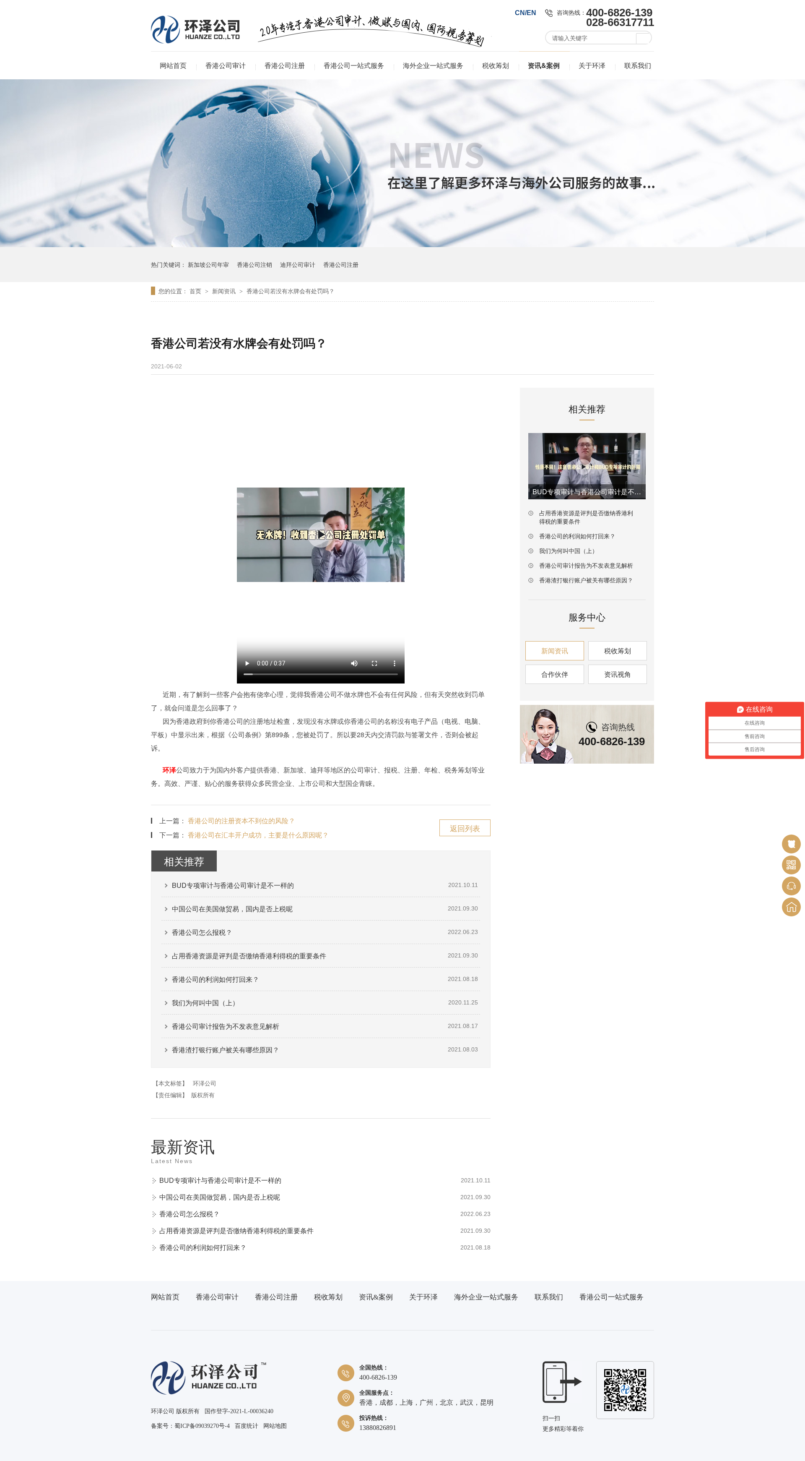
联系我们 (637, 65)
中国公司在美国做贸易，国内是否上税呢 (232, 908)
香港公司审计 (225, 65)
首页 (196, 291)
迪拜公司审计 (297, 264)
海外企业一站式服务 (433, 65)
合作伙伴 (554, 674)
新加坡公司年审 (208, 264)
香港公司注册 (285, 65)
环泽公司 (204, 1083)
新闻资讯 (224, 291)
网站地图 (275, 1426)
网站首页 (173, 65)
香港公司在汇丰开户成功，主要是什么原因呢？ (258, 835)
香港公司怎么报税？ (202, 932)
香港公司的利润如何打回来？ (215, 979)
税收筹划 (495, 65)
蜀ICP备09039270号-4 (202, 1426)
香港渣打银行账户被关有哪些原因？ (225, 1049)
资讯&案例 (544, 65)
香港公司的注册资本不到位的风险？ (241, 820)
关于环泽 (592, 65)
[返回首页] (791, 906)
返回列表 (465, 827)
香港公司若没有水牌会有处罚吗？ (291, 291)
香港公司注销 (254, 264)
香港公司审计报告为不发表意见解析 (225, 1026)
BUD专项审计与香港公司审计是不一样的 (233, 885)
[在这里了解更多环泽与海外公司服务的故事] (402, 244)
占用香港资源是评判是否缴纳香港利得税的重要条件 (249, 955)
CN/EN (525, 12)
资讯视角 (617, 674)
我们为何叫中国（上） (205, 1002)
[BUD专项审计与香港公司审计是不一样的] (587, 466)
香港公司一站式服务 (354, 65)
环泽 (169, 770)
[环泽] (208, 1393)
